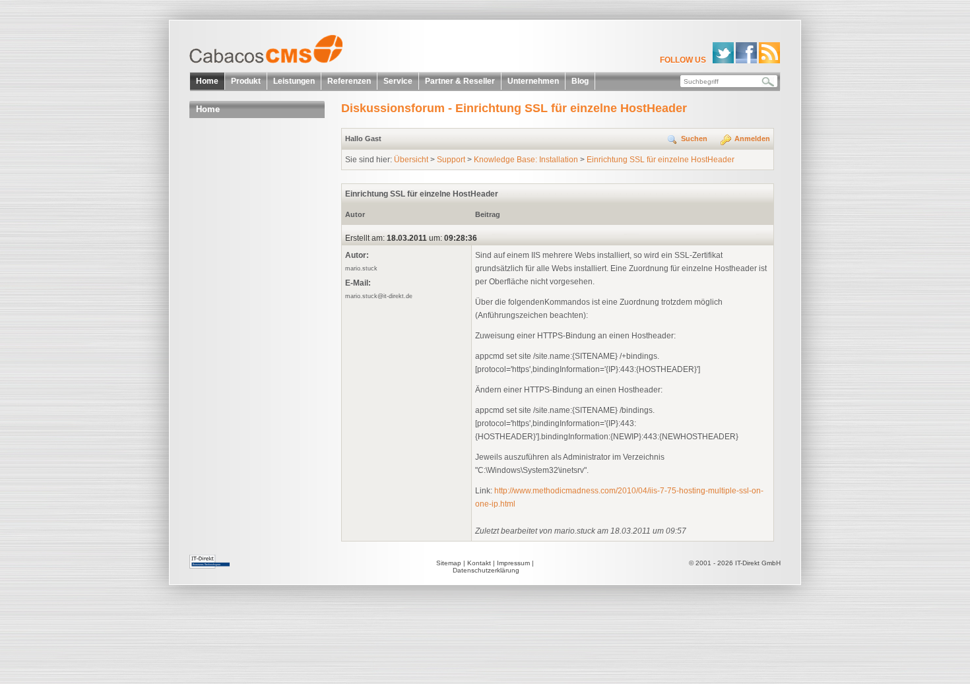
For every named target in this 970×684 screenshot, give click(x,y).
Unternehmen (533, 81)
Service (397, 81)
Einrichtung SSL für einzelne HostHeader (660, 159)
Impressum (513, 563)
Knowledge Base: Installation (526, 159)
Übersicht (411, 159)
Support (451, 159)
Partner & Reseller (460, 81)
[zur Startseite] (270, 53)
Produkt (246, 81)
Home (207, 81)
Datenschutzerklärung (486, 570)
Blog (580, 81)
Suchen (694, 138)
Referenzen (349, 81)
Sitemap (448, 563)
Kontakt (479, 563)
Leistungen (294, 81)
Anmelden (752, 138)
